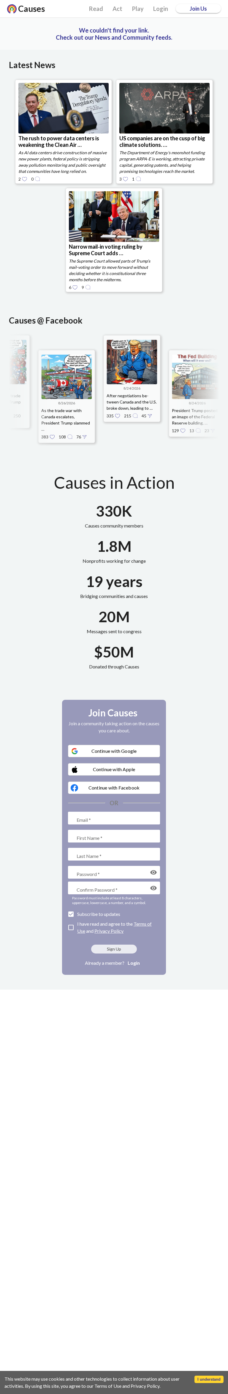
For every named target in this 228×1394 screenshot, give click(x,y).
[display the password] (153, 872)
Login (134, 963)
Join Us (198, 8)
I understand (209, 1379)
